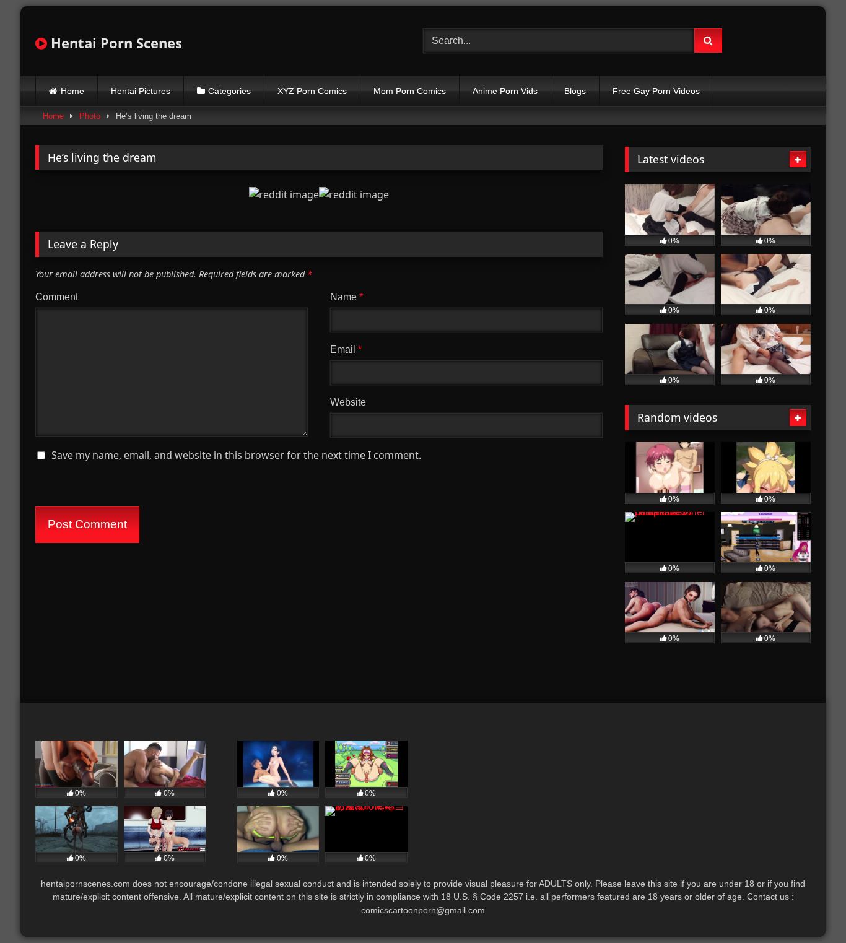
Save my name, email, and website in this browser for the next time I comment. (236, 455)
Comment (56, 297)
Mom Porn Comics (409, 91)
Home (72, 91)
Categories (229, 91)
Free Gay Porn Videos (656, 91)
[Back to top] (807, 906)
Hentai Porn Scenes (114, 42)
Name (346, 297)
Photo (89, 116)
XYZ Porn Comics (312, 91)
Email (346, 349)
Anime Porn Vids (505, 91)
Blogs (575, 91)
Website (348, 402)
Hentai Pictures (140, 91)
